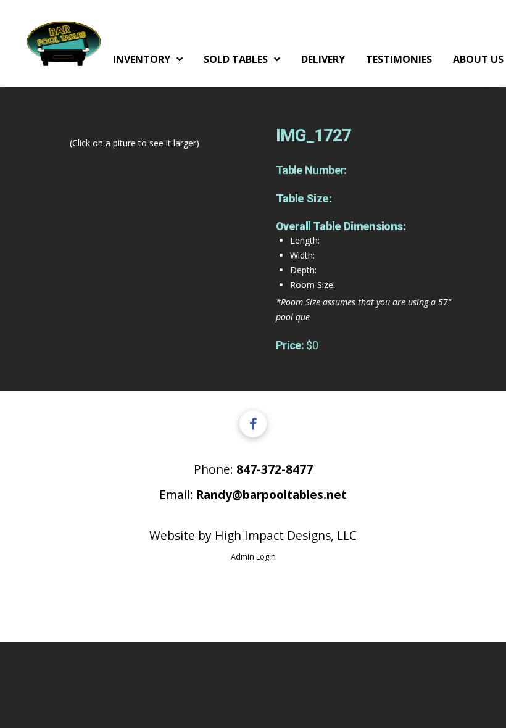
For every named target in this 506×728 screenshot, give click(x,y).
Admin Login (253, 556)
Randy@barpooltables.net (271, 494)
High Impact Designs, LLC (286, 535)
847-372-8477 (274, 469)
